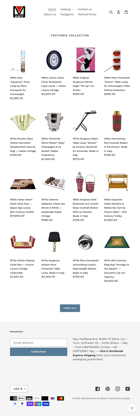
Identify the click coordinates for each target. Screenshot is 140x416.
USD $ (17, 389)
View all (69, 308)
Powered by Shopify (119, 398)
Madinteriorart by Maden (94, 398)
